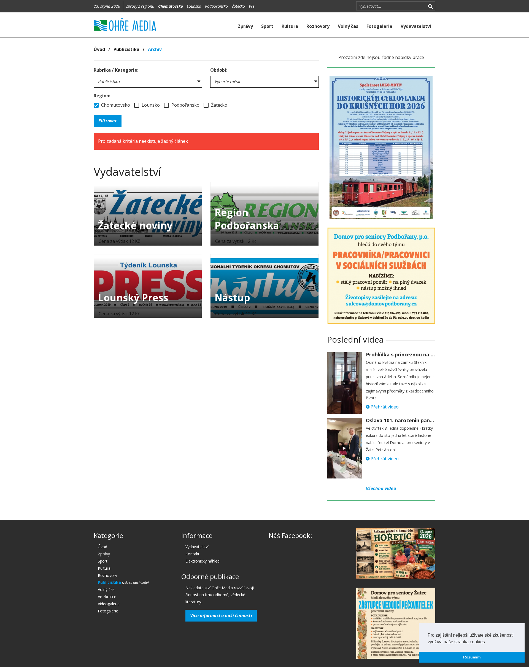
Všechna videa (381, 488)
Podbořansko (216, 6)
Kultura (290, 26)
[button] (487, 642)
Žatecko (238, 6)
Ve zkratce (107, 596)
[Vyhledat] (430, 6)
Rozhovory (318, 26)
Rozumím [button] (472, 657)
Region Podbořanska (247, 219)
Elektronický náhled (202, 561)
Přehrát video (384, 407)
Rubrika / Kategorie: (116, 70)
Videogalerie (109, 603)
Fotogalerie (379, 26)
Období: (218, 70)
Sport (267, 26)
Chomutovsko (170, 6)
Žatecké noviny (135, 225)
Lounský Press (133, 297)
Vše (252, 6)
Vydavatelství (416, 26)
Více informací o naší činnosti (221, 615)
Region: (102, 96)
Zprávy (245, 26)
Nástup (232, 297)
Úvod (99, 49)
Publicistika (126, 49)
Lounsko (194, 6)
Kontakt (192, 553)
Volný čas (348, 26)
